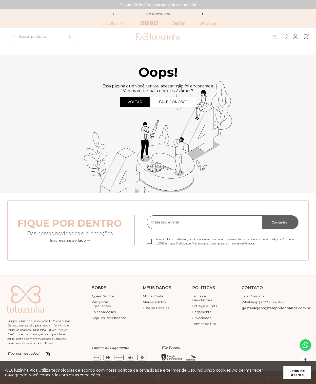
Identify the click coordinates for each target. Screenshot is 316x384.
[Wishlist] (285, 37)
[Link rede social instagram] (47, 354)
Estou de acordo (297, 373)
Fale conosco (173, 102)
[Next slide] (202, 13)
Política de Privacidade (192, 243)
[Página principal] (158, 36)
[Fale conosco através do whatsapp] (305, 345)
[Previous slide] (113, 13)
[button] (305, 360)
